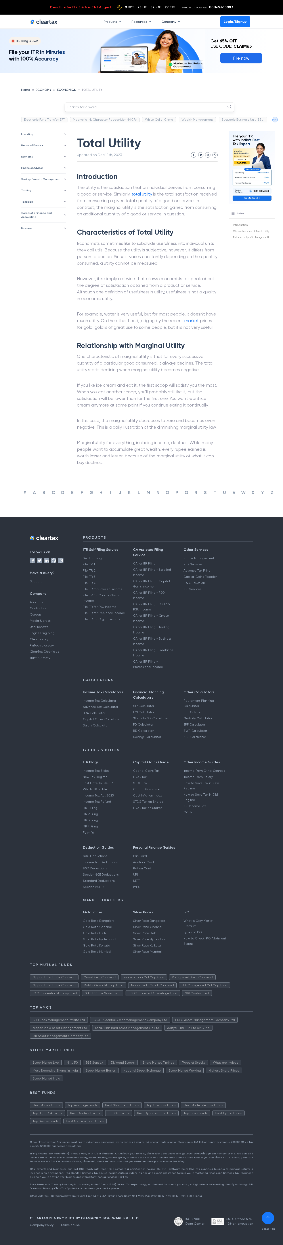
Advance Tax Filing (197, 570)
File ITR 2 (89, 570)
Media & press (40, 620)
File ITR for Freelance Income (104, 613)
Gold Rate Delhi (95, 933)
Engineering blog (42, 633)
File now (241, 58)
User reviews (39, 627)
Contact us (38, 608)
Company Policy (42, 1225)
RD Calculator (143, 730)
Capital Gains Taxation (201, 576)
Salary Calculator (95, 725)
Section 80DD (93, 887)
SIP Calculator (143, 706)
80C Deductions (95, 856)
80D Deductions (95, 868)
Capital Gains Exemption (151, 789)
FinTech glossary (42, 645)
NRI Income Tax (195, 806)
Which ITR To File (95, 789)
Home (25, 89)
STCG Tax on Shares (148, 801)
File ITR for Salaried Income (102, 589)
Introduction (240, 224)
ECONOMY (44, 89)
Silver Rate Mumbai (147, 951)
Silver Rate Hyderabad (149, 939)
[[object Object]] (268, 1218)
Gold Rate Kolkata (96, 945)
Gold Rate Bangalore (99, 920)
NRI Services (192, 589)
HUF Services (193, 564)
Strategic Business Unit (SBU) (243, 119)
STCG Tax (140, 783)
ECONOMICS (66, 89)
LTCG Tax (140, 777)
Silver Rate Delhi (145, 933)
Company (169, 21)
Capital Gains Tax (146, 770)
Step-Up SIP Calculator (150, 718)
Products (110, 21)
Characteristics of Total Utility (251, 231)
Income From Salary (198, 777)
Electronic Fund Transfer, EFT (44, 119)
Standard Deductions (99, 880)
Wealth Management (197, 119)
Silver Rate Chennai (147, 927)
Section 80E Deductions (101, 874)
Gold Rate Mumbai (97, 951)
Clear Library (39, 639)
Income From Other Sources (204, 770)
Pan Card (140, 856)
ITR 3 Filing (90, 820)
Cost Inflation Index (147, 795)
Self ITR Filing (92, 558)
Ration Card (142, 868)
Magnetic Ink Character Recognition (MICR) (105, 119)
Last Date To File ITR (98, 783)
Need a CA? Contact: (207, 7)
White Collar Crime (159, 119)
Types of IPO (193, 932)
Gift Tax (189, 812)
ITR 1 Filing (90, 808)
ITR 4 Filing (90, 826)
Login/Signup (235, 21)
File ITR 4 (89, 583)
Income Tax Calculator (99, 700)
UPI (135, 874)
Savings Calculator (147, 737)
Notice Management (199, 558)
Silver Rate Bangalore (149, 920)
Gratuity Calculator (198, 718)
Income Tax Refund (97, 801)
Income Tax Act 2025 (98, 795)
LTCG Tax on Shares (147, 808)
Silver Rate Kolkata (147, 945)
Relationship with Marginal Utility (253, 237)
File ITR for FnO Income (99, 606)
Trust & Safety (40, 658)
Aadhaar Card (143, 862)
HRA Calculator (94, 713)
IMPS (136, 887)
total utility (142, 194)
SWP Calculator (195, 730)
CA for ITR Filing (144, 563)
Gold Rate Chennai (97, 927)
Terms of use (70, 1225)
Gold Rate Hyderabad (99, 939)
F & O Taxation (194, 583)
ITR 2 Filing (90, 814)
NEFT (136, 880)
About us (36, 602)
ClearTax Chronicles (44, 651)
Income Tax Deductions (100, 862)
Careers (36, 614)
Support (36, 581)
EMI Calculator (143, 712)
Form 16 (88, 832)
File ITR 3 (89, 576)
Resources (139, 21)
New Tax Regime (95, 777)
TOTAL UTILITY (92, 89)
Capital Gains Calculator (101, 719)
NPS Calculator (195, 737)
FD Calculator (143, 724)
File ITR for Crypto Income (101, 619)
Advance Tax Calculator (100, 707)
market (191, 320)
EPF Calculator (194, 724)
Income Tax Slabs (96, 770)
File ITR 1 (89, 564)
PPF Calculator (194, 712)
